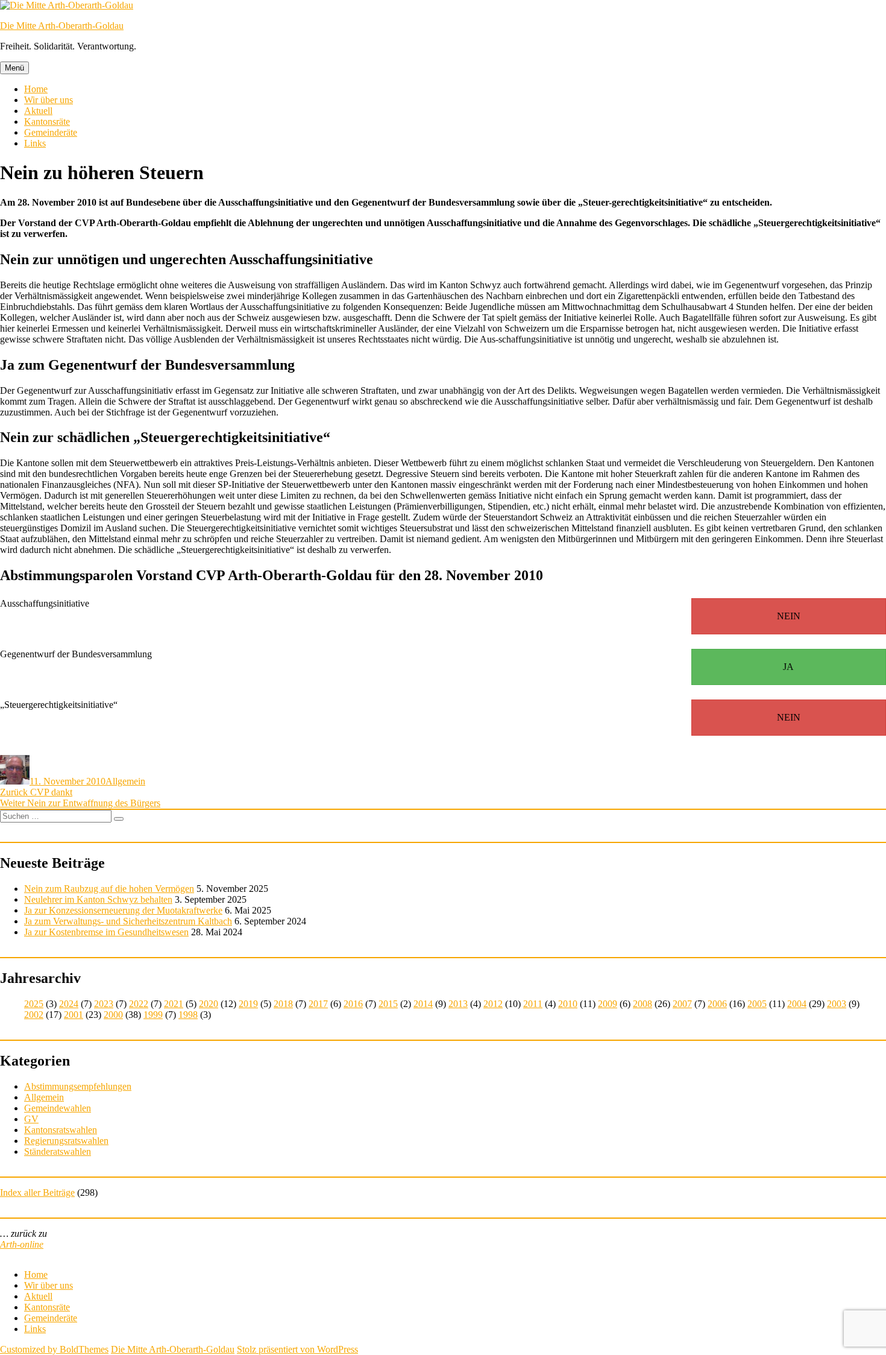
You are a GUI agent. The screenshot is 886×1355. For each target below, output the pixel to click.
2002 (33, 1014)
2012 (493, 1004)
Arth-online (21, 1244)
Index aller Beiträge (37, 1192)
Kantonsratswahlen (60, 1130)
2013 (458, 1004)
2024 (68, 1004)
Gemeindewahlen (57, 1108)
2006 (717, 1004)
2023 (103, 1004)
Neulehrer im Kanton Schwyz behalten (98, 899)
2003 (836, 1004)
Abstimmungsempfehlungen (77, 1086)
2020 (208, 1004)
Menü (14, 67)
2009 (607, 1004)
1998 (188, 1014)
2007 (682, 1004)
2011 (532, 1004)
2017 (318, 1004)
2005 (757, 1004)
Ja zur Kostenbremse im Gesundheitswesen (106, 932)
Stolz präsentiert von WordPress (297, 1349)
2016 (353, 1004)
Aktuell (38, 111)
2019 (248, 1004)
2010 (567, 1004)
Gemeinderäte (50, 132)
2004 (796, 1004)
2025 (33, 1004)
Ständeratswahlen (57, 1151)
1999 (153, 1014)
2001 (73, 1014)
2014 (423, 1004)
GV (31, 1119)
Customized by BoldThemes (54, 1349)
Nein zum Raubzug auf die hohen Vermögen (109, 888)
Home (36, 89)
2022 (138, 1004)
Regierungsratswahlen (66, 1140)
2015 (388, 1004)
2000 (113, 1014)
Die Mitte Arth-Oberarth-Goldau (62, 26)
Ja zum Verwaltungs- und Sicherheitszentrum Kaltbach (128, 921)
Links (35, 143)
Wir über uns (48, 100)
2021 (173, 1004)
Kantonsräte (47, 121)
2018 (283, 1004)
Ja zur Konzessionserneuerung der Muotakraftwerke (123, 910)
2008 (642, 1004)
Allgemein (125, 781)
